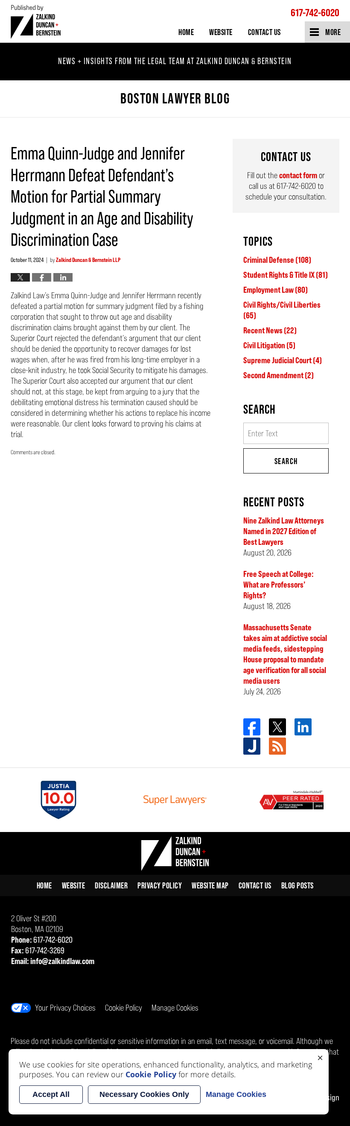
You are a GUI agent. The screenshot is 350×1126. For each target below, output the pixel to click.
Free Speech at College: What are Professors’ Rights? (278, 584)
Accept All (51, 1094)
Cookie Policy (123, 1008)
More (333, 32)
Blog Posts (297, 885)
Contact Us (264, 32)
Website (221, 32)
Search (286, 461)
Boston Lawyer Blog (36, 21)
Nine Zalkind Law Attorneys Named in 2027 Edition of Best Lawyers (283, 531)
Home (186, 32)
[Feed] (277, 746)
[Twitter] (277, 726)
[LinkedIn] (303, 726)
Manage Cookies (175, 1008)
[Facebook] (251, 726)
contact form (298, 175)
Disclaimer (111, 885)
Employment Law (275, 290)
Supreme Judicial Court (282, 360)
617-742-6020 (315, 12)
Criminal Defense (277, 260)
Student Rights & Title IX (285, 275)
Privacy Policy (159, 885)
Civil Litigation (269, 345)
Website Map (210, 885)
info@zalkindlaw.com (62, 961)
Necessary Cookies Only (144, 1094)
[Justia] (251, 746)
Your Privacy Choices (65, 1008)
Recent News (270, 330)
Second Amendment (278, 375)
